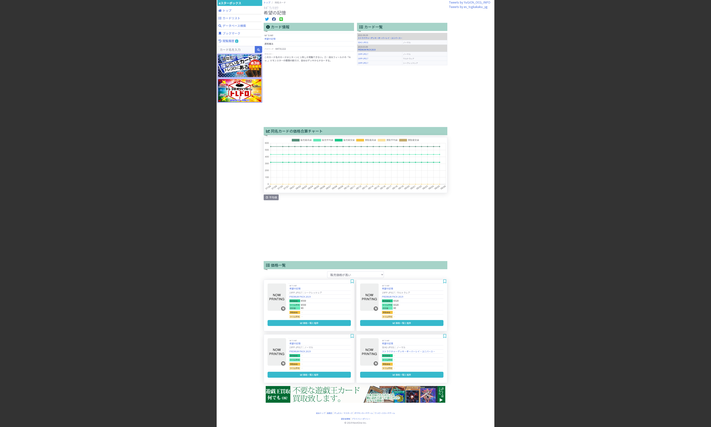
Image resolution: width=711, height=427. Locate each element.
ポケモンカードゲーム (363, 413)
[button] (239, 10)
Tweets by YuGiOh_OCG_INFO (469, 2)
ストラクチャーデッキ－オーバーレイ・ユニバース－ (380, 38)
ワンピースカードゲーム (385, 413)
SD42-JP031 (363, 42)
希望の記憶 (270, 38)
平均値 (273, 197)
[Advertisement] (239, 176)
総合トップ (320, 413)
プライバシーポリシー (361, 418)
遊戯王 (330, 413)
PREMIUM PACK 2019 (367, 49)
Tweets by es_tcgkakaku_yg (468, 6)
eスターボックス (230, 3)
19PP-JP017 (363, 54)
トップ (267, 2)
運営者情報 (345, 418)
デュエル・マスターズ (343, 413)
